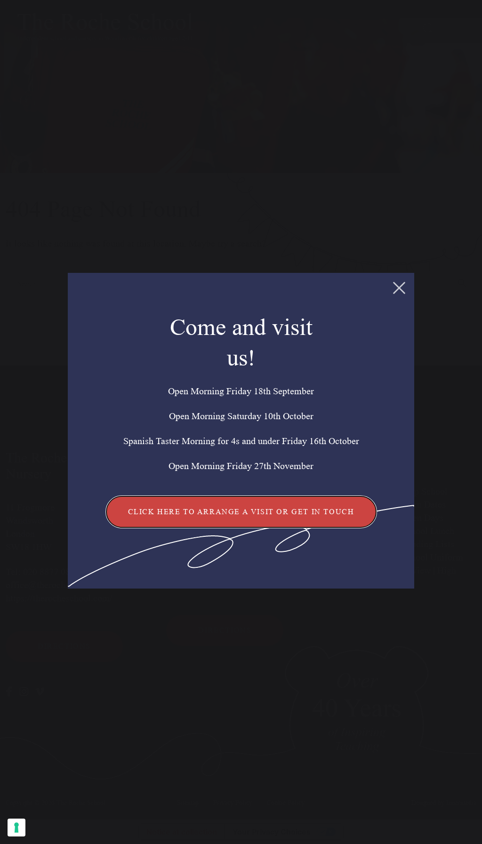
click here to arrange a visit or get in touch (241, 511)
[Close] (399, 288)
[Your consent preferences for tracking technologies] (16, 827)
